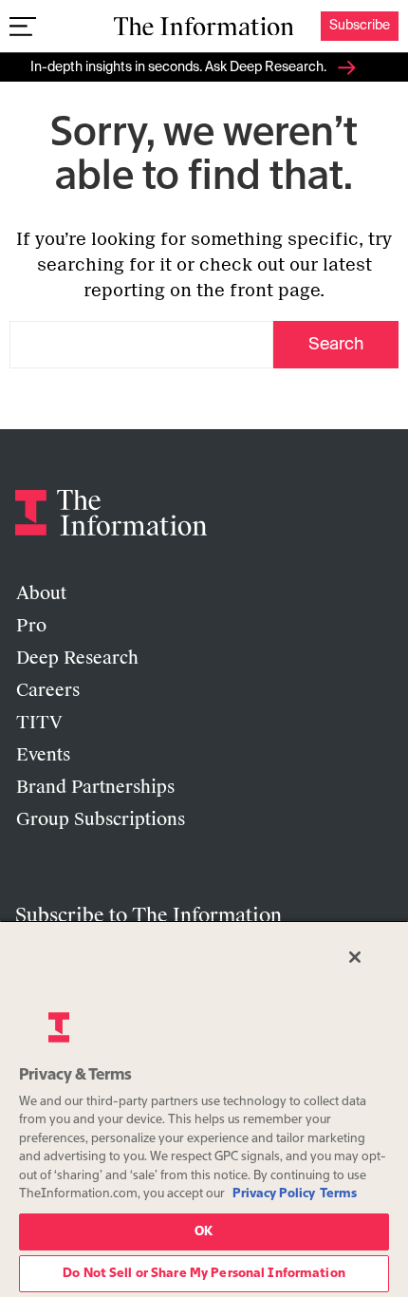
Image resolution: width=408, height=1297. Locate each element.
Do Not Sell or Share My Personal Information (204, 1274)
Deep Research (77, 658)
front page (275, 290)
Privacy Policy (273, 1194)
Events (43, 754)
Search (335, 344)
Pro (31, 625)
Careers (48, 690)
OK (204, 1232)
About (41, 593)
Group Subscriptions (100, 819)
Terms (338, 1194)
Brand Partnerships (95, 787)
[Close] (355, 957)
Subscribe (359, 25)
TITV (39, 722)
